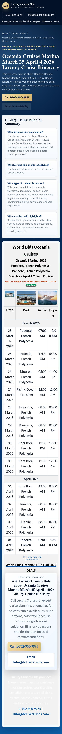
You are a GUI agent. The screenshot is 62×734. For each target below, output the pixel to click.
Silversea (47, 21)
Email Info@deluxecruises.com (31, 659)
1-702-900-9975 (13, 14)
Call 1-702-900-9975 (17, 97)
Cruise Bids (25, 21)
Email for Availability (16, 106)
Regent (37, 21)
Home (5, 33)
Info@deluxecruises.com (41, 14)
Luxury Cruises (10, 21)
